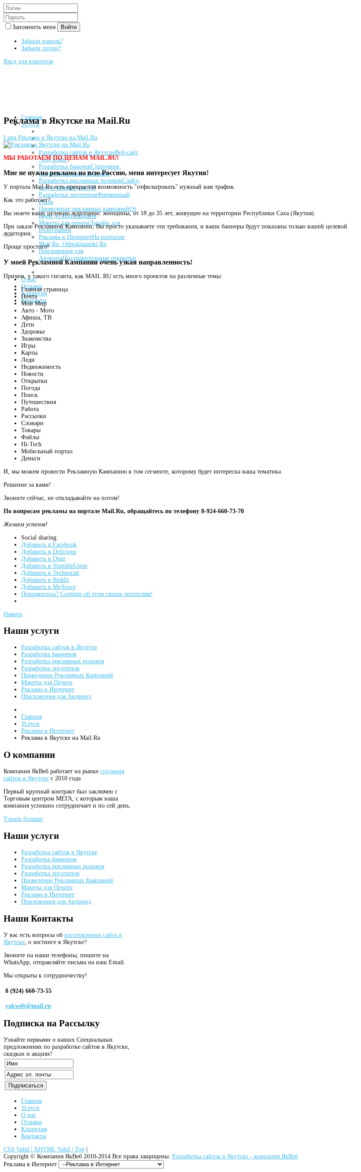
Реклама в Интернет (47, 730)
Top (80, 1149)
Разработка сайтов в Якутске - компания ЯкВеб (235, 1156)
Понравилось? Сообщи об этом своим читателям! (87, 594)
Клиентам (34, 1129)
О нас (28, 1115)
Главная (31, 716)
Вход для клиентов (28, 61)
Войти (69, 27)
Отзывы (31, 1122)
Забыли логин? (41, 48)
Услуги (30, 723)
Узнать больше (23, 819)
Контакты (33, 1136)
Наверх (13, 614)
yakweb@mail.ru (28, 1006)
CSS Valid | (19, 1149)
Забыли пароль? (42, 41)
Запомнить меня (34, 27)
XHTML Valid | (54, 1149)
